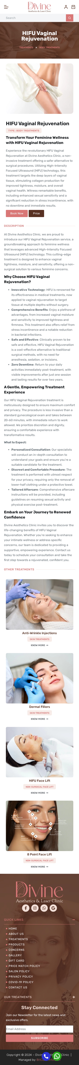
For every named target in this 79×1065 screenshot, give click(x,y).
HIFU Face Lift (39, 780)
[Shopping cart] (73, 7)
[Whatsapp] (44, 908)
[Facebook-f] (25, 908)
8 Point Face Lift (39, 854)
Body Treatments (49, 47)
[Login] (66, 7)
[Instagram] (35, 908)
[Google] (53, 908)
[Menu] (6, 7)
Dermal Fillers (39, 707)
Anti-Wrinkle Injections (39, 633)
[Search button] (69, 18)
